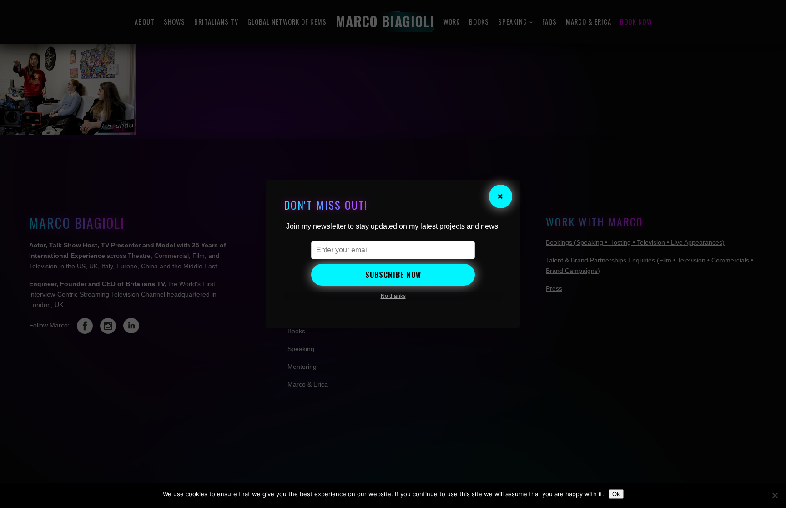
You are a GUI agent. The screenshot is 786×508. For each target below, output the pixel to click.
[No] (774, 495)
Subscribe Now (393, 274)
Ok (616, 494)
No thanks (393, 296)
